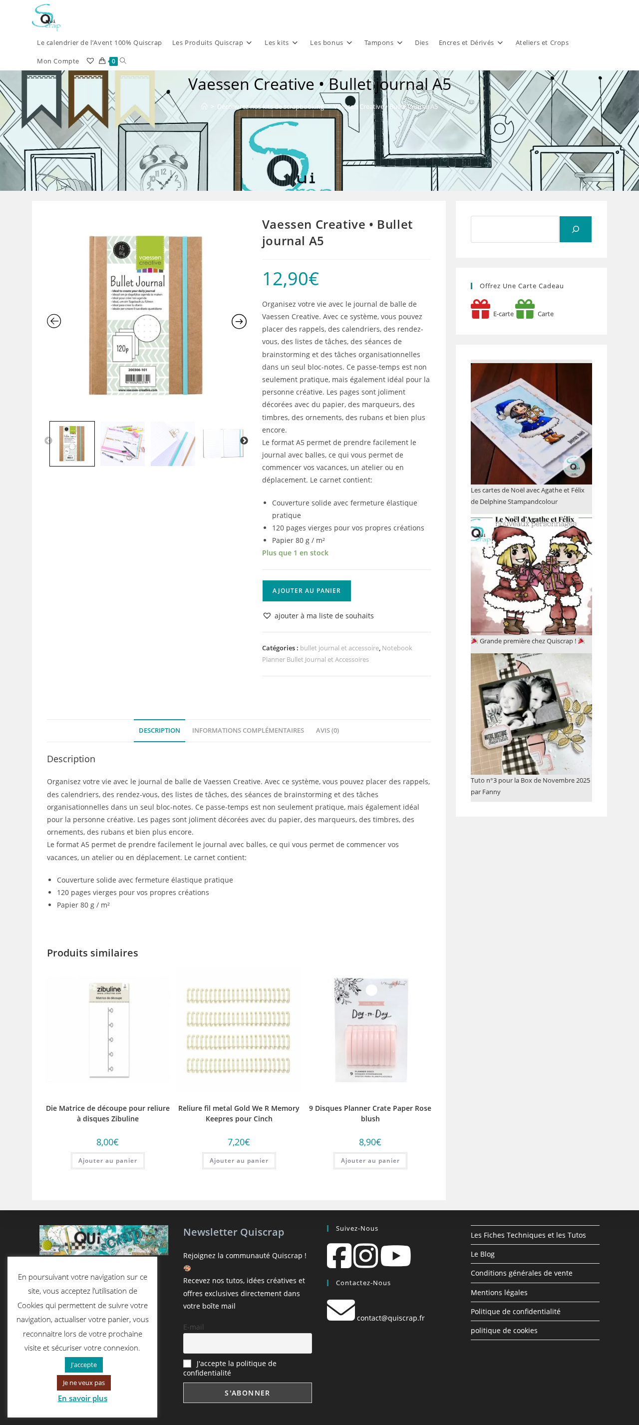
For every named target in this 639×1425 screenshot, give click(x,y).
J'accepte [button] (84, 1364)
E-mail (193, 1327)
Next (244, 441)
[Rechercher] (575, 229)
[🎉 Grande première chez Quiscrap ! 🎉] (531, 574)
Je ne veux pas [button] (84, 1382)
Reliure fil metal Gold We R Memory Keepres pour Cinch (239, 1113)
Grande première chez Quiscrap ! (528, 640)
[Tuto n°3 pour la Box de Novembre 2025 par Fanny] (531, 714)
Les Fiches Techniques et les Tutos (528, 1235)
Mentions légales (499, 1292)
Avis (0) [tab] (327, 730)
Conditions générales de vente (522, 1273)
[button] (318, 615)
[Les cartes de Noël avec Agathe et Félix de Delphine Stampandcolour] (531, 423)
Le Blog (483, 1254)
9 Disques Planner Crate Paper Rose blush (370, 1113)
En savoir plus (82, 1398)
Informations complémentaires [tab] (248, 730)
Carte (544, 313)
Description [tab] (159, 730)
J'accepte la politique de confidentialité (230, 1368)
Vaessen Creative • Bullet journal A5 (385, 106)
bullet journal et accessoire (339, 647)
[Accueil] (204, 106)
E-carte (502, 313)
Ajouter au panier (307, 590)
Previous (48, 441)
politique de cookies (504, 1330)
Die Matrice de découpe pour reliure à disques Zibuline (108, 1113)
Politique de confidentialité (516, 1311)
